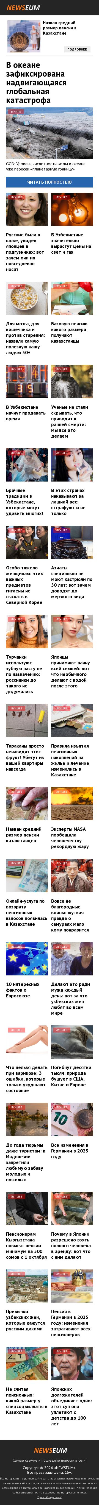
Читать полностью (49, 182)
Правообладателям (49, 1497)
